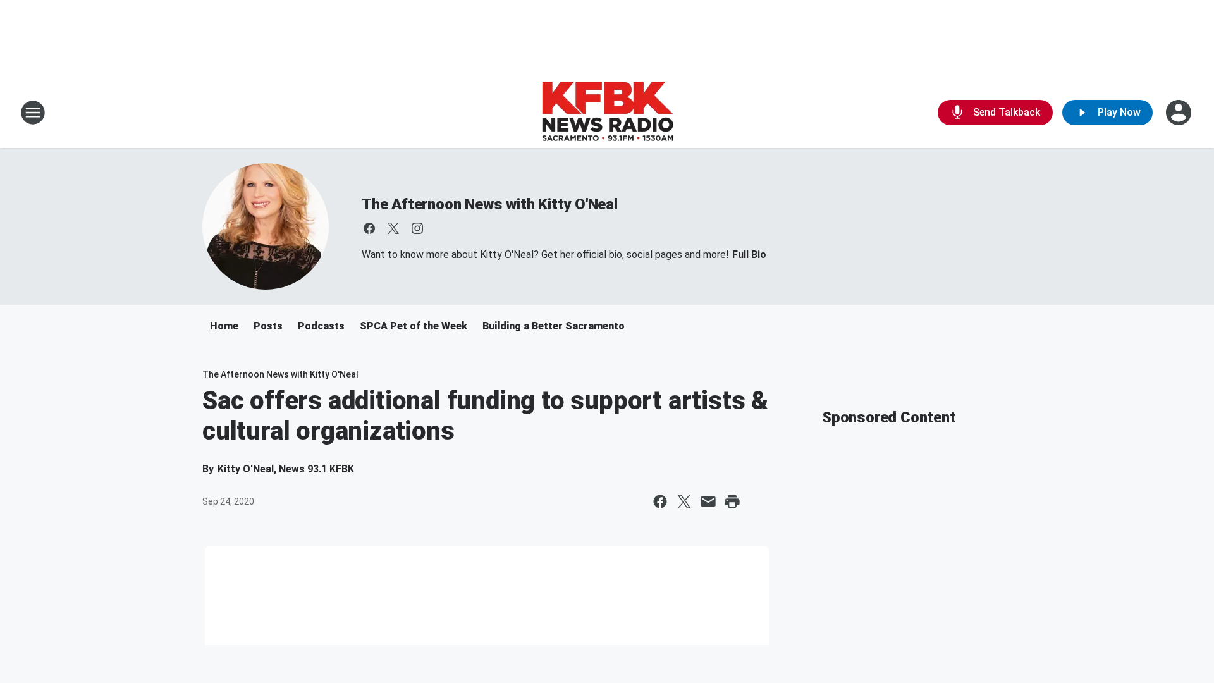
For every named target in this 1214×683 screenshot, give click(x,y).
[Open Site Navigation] (33, 112)
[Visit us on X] (393, 228)
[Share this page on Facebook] (660, 501)
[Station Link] (607, 112)
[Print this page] (732, 501)
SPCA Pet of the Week (413, 326)
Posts (268, 326)
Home (224, 326)
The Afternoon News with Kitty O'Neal (490, 204)
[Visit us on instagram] (417, 228)
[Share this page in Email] (708, 501)
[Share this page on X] (684, 501)
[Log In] (1180, 112)
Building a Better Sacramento (553, 326)
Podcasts (321, 326)
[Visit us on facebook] (369, 228)
